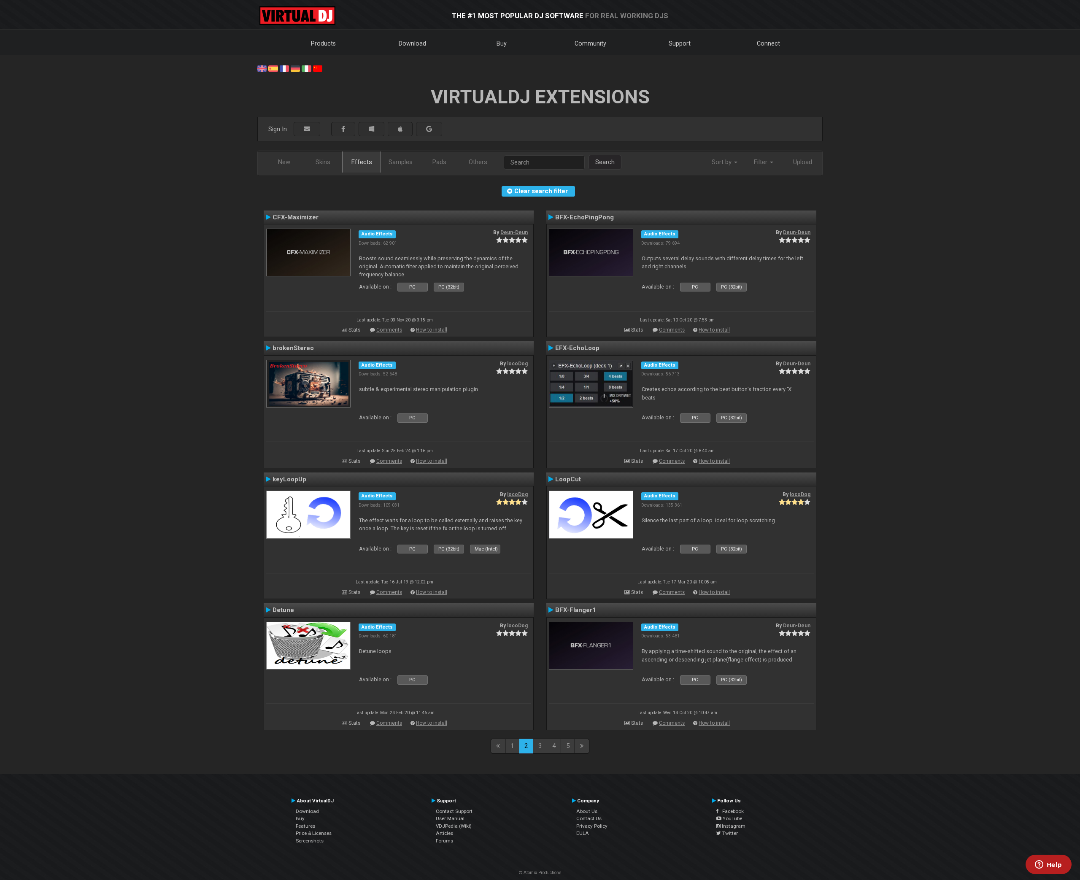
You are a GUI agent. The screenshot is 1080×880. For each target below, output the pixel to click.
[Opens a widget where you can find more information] (1048, 865)
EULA (582, 833)
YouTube (731, 818)
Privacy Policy (592, 826)
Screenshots (310, 841)
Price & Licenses (314, 833)
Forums (444, 841)
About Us (586, 811)
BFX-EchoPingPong (584, 217)
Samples (401, 162)
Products (323, 43)
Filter (761, 162)
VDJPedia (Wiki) (454, 826)
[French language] (284, 68)
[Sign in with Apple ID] (400, 129)
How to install (431, 330)
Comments (389, 330)
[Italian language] (306, 68)
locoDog (517, 364)
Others (478, 162)
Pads (439, 162)
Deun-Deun (514, 232)
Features (305, 826)
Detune (283, 610)
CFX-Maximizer (296, 217)
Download (412, 43)
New (284, 162)
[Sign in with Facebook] (343, 129)
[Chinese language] (317, 68)
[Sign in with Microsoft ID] (371, 129)
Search (605, 162)
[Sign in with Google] (429, 129)
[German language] (295, 68)
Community (590, 43)
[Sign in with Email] (307, 129)
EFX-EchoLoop (577, 348)
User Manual (450, 818)
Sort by (722, 162)
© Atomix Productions (540, 872)
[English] (262, 68)
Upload (802, 162)
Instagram (733, 826)
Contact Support (454, 811)
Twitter (729, 833)
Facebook (731, 811)
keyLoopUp (289, 479)
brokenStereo (293, 348)
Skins (323, 162)
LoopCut (568, 479)
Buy (502, 43)
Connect (768, 43)
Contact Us (589, 818)
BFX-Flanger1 (575, 610)
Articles (444, 833)
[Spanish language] (273, 68)
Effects (361, 162)
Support (680, 43)
